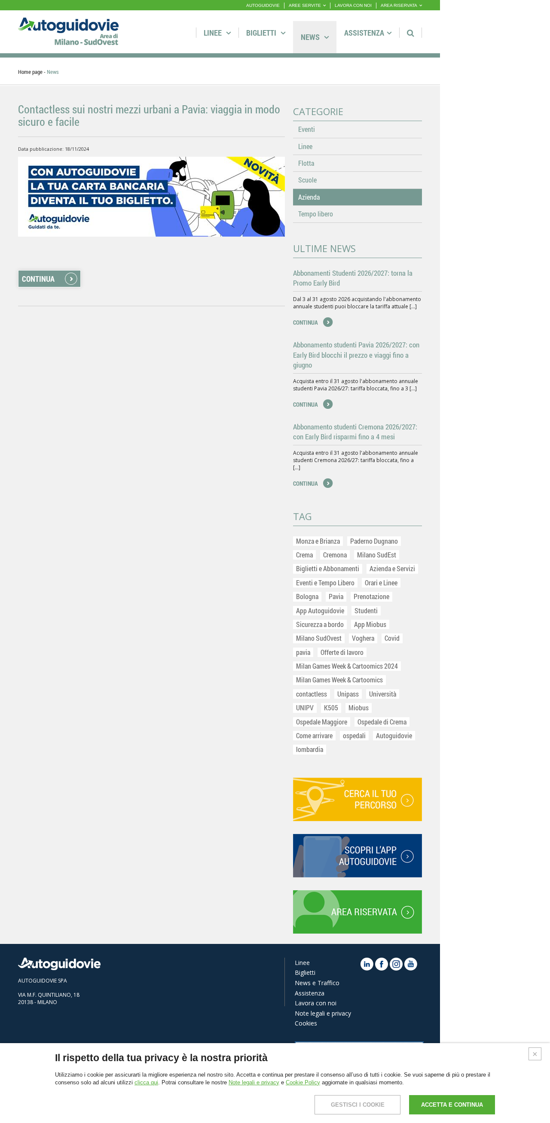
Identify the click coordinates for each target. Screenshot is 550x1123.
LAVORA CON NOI (353, 5)
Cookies (306, 1023)
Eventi (306, 129)
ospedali (354, 735)
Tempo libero (315, 213)
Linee (213, 32)
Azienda (309, 196)
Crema (304, 554)
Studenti (366, 610)
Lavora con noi (315, 1003)
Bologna (307, 596)
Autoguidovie (394, 735)
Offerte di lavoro (342, 652)
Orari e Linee (381, 582)
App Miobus (370, 624)
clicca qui (146, 1082)
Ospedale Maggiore (321, 721)
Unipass (348, 693)
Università (382, 693)
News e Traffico (317, 983)
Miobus (358, 707)
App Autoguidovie (320, 610)
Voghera (363, 637)
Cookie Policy (303, 1082)
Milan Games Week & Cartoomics (339, 679)
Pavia (336, 596)
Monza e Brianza (318, 540)
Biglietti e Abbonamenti (327, 568)
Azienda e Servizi (392, 568)
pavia (303, 652)
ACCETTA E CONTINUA (452, 1105)
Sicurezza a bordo (320, 624)
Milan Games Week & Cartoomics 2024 (347, 665)
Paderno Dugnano (374, 540)
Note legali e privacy (323, 1013)
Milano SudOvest (319, 637)
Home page (30, 72)
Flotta (306, 162)
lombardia (309, 749)
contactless (311, 693)
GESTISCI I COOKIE (358, 1105)
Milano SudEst (376, 554)
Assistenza (364, 32)
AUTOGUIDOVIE (263, 5)
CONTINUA (38, 279)
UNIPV (305, 707)
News (311, 37)
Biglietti (262, 32)
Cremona (335, 554)
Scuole (307, 179)
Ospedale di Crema (382, 721)
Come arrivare (314, 735)
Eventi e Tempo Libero (325, 582)
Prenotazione (371, 596)
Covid (392, 637)
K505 (331, 707)
